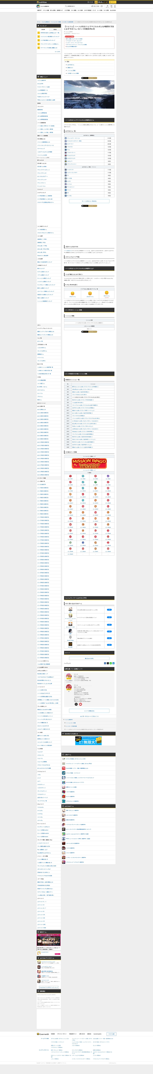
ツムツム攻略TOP (41, 80)
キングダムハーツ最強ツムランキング (46, 284)
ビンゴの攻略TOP (41, 484)
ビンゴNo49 (70, 551)
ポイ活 (91, 2)
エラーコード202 (41, 924)
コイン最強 (73, 10)
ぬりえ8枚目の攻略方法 (42, 435)
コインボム (40, 817)
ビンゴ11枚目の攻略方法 (43, 520)
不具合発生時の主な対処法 (43, 885)
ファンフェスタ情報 (82, 44)
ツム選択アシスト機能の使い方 (44, 862)
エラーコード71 (41, 921)
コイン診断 (106, 10)
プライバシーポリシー (62, 1034)
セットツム (40, 393)
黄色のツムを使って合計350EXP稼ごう (80, 392)
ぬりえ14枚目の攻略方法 (43, 455)
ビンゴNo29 (70, 521)
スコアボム (40, 813)
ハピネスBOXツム (41, 347)
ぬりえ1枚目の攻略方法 (42, 412)
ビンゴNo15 (95, 497)
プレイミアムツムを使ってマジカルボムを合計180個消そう (85, 405)
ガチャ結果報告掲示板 (42, 116)
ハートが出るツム (68, 250)
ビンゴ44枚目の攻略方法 (43, 628)
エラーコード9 (40, 911)
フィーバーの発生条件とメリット (45, 716)
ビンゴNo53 (70, 554)
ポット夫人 (69, 195)
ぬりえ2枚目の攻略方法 (42, 416)
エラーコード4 (40, 905)
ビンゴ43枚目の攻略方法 (43, 625)
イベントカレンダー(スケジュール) (45, 145)
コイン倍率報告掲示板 (42, 119)
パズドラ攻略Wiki (76, 1045)
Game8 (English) (97, 1034)
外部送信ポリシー (73, 1034)
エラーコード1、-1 (41, 901)
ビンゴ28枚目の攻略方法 (43, 576)
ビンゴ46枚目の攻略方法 (43, 634)
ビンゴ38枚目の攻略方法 (43, 608)
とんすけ (69, 181)
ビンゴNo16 (108, 497)
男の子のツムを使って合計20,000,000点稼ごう (82, 436)
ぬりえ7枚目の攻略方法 (42, 432)
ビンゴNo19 (95, 503)
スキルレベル (40, 755)
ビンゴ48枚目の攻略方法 (43, 641)
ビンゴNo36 (108, 527)
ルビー (39, 781)
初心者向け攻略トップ (42, 673)
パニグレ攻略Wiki (97, 1055)
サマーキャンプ (41, 148)
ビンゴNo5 (70, 485)
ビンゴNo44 (108, 539)
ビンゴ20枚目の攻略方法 (43, 550)
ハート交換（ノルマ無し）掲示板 (45, 132)
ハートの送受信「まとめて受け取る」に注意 (47, 703)
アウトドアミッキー (42, 179)
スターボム (40, 820)
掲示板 (55, 29)
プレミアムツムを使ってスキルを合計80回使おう (83, 434)
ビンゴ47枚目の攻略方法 (43, 638)
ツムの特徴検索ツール (42, 90)
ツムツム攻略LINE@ (42, 93)
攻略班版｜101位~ (41, 242)
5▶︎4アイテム (107, 296)
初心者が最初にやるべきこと (44, 680)
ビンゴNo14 (83, 497)
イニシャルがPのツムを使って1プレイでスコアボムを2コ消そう (86, 418)
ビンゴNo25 (70, 515)
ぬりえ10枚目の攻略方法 (43, 442)
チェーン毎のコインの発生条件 (44, 745)
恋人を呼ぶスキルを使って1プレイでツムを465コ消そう (84, 423)
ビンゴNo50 (83, 551)
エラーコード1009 (41, 927)
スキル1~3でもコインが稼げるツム (45, 232)
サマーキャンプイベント (71, 44)
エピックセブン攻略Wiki (77, 1050)
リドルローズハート (71, 152)
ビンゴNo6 (83, 485)
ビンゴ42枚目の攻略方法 (43, 621)
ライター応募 (111, 1034)
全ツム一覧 (40, 341)
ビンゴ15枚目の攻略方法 (43, 533)
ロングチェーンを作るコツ (43, 826)
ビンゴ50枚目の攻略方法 (43, 648)
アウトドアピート (41, 183)
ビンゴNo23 (95, 509)
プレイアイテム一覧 (42, 800)
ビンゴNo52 (108, 551)
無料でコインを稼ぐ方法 (43, 735)
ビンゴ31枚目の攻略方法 (43, 585)
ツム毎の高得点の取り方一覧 (44, 373)
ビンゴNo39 (95, 533)
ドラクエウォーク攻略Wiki (56, 1047)
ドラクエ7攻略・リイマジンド (57, 1042)
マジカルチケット (41, 794)
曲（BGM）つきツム (42, 386)
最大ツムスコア (41, 268)
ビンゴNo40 (108, 533)
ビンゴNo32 (108, 521)
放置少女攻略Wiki (97, 1050)
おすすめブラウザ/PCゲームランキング (49, 987)
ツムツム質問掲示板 (42, 113)
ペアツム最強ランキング (43, 275)
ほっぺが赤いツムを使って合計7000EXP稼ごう (82, 413)
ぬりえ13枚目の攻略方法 (43, 452)
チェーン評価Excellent (42, 830)
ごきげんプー (70, 161)
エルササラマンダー (71, 158)
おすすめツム (70, 64)
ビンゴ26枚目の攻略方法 (43, 569)
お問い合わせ (82, 1034)
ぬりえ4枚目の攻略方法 (42, 422)
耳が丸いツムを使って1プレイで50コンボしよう (82, 426)
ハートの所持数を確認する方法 (44, 696)
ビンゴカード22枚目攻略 (71, 726)
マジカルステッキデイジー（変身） (74, 141)
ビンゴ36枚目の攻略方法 (43, 602)
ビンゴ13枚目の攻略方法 (43, 527)
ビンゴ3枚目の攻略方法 (42, 494)
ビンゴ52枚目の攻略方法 (43, 654)
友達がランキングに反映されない (45, 888)
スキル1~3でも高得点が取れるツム (45, 202)
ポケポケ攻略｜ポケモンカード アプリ (101, 1042)
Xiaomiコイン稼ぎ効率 (42, 255)
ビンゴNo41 (70, 539)
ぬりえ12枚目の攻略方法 (43, 448)
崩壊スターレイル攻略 (56, 1045)
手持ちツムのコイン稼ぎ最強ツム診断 (46, 100)
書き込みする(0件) (89, 658)
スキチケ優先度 (87, 10)
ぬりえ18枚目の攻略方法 (43, 468)
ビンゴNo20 (108, 503)
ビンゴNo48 (108, 545)
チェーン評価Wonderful (43, 833)
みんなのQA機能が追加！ (71, 46)
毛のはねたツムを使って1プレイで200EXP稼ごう (83, 431)
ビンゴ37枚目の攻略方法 (43, 605)
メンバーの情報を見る (89, 711)
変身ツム (39, 400)
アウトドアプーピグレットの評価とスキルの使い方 (51, 44)
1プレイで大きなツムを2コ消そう (79, 394)
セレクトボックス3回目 (77, 39)
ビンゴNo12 (108, 491)
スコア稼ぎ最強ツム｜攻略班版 (44, 195)
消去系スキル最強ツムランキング (45, 294)
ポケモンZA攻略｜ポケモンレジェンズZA (60, 1038)
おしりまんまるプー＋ (42, 176)
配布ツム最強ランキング (43, 288)
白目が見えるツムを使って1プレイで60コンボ (82, 389)
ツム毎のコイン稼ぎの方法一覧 (44, 370)
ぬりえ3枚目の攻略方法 (42, 419)
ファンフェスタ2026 (42, 155)
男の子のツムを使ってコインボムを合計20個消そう (83, 442)
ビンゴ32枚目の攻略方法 (43, 589)
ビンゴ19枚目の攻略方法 (43, 546)
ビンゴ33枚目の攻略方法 (43, 592)
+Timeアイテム (72, 296)
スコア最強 (67, 10)
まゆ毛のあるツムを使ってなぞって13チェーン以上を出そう (85, 429)
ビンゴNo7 (95, 485)
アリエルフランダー (71, 155)
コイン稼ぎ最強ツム (42, 229)
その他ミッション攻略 (73, 73)
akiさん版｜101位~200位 (43, 249)
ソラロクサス (70, 146)
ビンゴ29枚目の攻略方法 (43, 579)
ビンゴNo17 (70, 503)
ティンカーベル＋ (79, 42)
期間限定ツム (40, 354)
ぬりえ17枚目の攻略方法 (43, 465)
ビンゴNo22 (83, 509)
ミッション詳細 (71, 70)
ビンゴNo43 (95, 539)
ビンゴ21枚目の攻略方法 (43, 553)
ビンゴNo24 (108, 509)
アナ (68, 175)
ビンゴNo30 (83, 521)
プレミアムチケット (42, 791)
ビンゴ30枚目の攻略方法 (43, 582)
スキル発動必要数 (41, 380)
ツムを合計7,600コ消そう (77, 402)
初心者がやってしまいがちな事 (44, 683)
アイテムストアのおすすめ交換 (44, 875)
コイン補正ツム (41, 383)
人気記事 (43, 29)
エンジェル (69, 184)
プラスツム (40, 396)
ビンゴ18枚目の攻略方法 (43, 543)
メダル (39, 774)
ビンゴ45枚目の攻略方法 (43, 631)
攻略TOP (39, 10)
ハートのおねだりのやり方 (43, 693)
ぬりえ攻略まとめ (41, 409)
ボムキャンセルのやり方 (43, 726)
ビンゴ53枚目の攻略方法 (43, 657)
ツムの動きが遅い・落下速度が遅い (45, 895)
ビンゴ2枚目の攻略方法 (42, 491)
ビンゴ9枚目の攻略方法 (42, 514)
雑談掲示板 (40, 109)
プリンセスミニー (71, 187)
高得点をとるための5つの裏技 (44, 709)
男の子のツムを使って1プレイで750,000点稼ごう (83, 400)
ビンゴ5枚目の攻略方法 (42, 500)
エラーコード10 (41, 914)
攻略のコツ (70, 67)
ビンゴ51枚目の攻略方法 (43, 651)
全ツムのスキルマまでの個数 (44, 768)
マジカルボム (40, 807)
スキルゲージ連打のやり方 (43, 729)
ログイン (114, 2)
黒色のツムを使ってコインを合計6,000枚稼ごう (82, 447)
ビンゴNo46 (83, 545)
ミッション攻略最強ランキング (44, 301)
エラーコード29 (41, 918)
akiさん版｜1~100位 (42, 245)
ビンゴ (94, 10)
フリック (69, 190)
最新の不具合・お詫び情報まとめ (45, 882)
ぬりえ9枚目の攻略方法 (42, 439)
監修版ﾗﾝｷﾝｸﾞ (60, 10)
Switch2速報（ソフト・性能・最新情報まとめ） (103, 1038)
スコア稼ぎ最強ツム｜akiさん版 (44, 199)
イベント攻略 (46, 10)
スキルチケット (41, 784)
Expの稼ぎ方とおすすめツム (44, 853)
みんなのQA (113, 10)
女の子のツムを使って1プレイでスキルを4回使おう (83, 407)
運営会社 (89, 1034)
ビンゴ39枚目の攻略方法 (43, 612)
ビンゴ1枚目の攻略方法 (42, 487)
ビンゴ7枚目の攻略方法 (42, 507)
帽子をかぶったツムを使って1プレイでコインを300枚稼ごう (85, 386)
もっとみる (57, 51)
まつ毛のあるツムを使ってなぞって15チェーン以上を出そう (85, 421)
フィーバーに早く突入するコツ (44, 719)
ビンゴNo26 (83, 515)
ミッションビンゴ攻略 (71, 723)
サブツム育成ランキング (43, 271)
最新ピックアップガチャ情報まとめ (45, 331)
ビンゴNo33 (70, 527)
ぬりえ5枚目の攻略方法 (42, 425)
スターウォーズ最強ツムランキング (45, 291)
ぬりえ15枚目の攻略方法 (43, 458)
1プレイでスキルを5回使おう (78, 415)
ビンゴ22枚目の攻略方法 (43, 556)
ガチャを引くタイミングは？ (44, 869)
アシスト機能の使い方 (42, 859)
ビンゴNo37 (70, 533)
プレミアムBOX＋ (41, 360)
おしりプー (79, 40)
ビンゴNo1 (70, 478)
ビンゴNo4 (108, 478)
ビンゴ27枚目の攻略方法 (43, 572)
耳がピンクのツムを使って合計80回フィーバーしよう (83, 439)
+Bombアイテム (90, 296)
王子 (68, 192)
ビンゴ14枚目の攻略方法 (43, 530)
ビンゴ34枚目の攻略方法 (43, 595)
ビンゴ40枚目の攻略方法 (43, 615)
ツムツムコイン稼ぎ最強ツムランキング (50, 36)
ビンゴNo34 (83, 527)
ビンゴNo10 (83, 491)
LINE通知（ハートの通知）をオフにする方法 (47, 700)
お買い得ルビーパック (42, 797)
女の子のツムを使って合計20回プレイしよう (82, 444)
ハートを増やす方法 (42, 690)
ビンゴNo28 (108, 515)
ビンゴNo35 (95, 527)
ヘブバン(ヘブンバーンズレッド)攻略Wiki (60, 1052)
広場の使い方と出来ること (43, 872)
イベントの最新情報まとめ (43, 142)
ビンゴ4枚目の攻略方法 (42, 497)
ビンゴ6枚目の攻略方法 (42, 504)
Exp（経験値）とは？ (42, 849)
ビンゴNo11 (95, 491)
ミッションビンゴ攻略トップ (89, 470)
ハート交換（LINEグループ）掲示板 (45, 126)
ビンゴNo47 (95, 545)
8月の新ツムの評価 (41, 166)
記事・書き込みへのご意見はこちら (90, 716)
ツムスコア (40, 752)
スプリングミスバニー (71, 164)
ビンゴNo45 (70, 545)
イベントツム (40, 357)
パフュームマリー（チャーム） (73, 138)
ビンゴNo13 (70, 497)
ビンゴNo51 (95, 551)
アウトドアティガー (42, 173)
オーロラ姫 (69, 178)
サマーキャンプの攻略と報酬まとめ (49, 47)
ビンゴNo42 (83, 539)
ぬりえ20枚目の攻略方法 (43, 475)
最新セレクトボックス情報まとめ (45, 334)
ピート (72, 42)
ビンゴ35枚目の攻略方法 (43, 599)
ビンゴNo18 (83, 503)
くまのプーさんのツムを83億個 (44, 152)
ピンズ (39, 778)
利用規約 (53, 1034)
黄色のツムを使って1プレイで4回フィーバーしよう (83, 410)
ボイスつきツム (41, 390)
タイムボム (40, 810)
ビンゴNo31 (95, 521)
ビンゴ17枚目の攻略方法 (43, 540)
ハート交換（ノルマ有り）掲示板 (45, 129)
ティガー (74, 40)
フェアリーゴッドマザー (72, 172)
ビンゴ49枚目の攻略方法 (43, 644)
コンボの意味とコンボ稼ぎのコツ (45, 713)
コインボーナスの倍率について (44, 742)
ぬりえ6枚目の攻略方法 (42, 429)
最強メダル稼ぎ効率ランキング (44, 262)
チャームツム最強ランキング (44, 278)
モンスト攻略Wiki (97, 1045)
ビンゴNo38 (83, 533)
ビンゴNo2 (83, 478)
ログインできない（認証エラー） (45, 892)
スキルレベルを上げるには (43, 765)
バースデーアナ (70, 169)
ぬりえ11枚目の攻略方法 (43, 445)
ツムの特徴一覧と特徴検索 (43, 664)
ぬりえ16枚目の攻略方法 (43, 461)
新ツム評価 (52, 10)
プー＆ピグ (68, 40)
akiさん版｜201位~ (41, 252)
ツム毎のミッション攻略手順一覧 (45, 367)
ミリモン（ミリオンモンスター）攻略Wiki (81, 1059)
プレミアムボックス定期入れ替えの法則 (46, 866)
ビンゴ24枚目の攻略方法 (43, 563)
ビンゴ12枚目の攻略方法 (43, 523)
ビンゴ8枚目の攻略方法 (42, 510)
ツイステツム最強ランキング (44, 281)
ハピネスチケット (41, 787)
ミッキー (68, 42)
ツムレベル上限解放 (42, 761)
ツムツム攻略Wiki (69, 719)
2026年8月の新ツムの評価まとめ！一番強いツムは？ (51, 32)
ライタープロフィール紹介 (43, 87)
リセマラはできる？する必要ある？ (45, 677)
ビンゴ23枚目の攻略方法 (43, 559)
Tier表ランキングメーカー (43, 96)
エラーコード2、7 (41, 908)
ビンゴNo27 (95, 515)
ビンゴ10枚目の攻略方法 (43, 517)
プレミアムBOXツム (42, 351)
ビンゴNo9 (70, 491)
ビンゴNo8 (108, 485)
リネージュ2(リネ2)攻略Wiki (78, 1055)
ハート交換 (99, 10)
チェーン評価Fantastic (42, 836)
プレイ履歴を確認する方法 (43, 846)
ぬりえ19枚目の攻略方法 (43, 471)
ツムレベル (40, 758)
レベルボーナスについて (43, 843)
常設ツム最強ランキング (43, 298)
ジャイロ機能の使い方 (42, 722)
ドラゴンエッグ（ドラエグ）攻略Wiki (101, 1059)
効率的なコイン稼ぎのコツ (43, 739)
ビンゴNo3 (95, 478)
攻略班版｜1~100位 (42, 239)
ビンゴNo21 (70, 509)
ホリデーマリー (70, 144)
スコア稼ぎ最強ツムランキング (48, 40)
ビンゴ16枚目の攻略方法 (43, 536)
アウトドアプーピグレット (43, 169)
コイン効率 (80, 10)
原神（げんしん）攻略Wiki (56, 1050)
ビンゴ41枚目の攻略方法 (43, 618)
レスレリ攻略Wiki (55, 1059)
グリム (68, 149)
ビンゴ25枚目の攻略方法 (43, 566)
